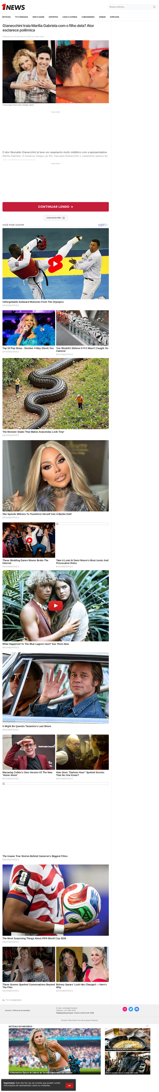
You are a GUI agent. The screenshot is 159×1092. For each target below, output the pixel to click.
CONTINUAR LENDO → (55, 207)
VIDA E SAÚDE (38, 17)
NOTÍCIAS (6, 17)
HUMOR (102, 17)
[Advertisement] (55, 130)
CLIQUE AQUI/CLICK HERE (84, 1013)
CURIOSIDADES (88, 17)
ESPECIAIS (114, 17)
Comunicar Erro (53, 218)
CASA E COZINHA (69, 17)
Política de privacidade (21, 1010)
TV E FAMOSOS (21, 17)
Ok (69, 1086)
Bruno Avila (39, 36)
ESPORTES (53, 17)
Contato (8, 1010)
